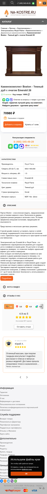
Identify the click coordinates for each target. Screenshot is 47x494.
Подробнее (6, 278)
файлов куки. (27, 469)
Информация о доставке (10, 401)
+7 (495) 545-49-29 (23, 3)
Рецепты (3, 448)
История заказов (6, 472)
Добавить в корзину (13, 124)
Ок (26, 473)
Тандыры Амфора (7, 455)
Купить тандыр (6, 452)
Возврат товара (6, 418)
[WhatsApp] (15, 481)
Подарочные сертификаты (11, 428)
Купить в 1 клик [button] (32, 124)
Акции (2, 445)
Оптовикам (4, 395)
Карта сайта (4, 434)
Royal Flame (29, 164)
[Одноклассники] (5, 481)
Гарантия (3, 392)
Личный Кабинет (7, 469)
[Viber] (12, 481)
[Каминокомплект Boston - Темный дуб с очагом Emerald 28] (23, 61)
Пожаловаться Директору (10, 421)
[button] (20, 377)
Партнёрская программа (10, 425)
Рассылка (4, 475)
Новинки (3, 458)
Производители (6, 442)
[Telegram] (8, 481)
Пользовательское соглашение (12, 404)
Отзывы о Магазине (8, 431)
